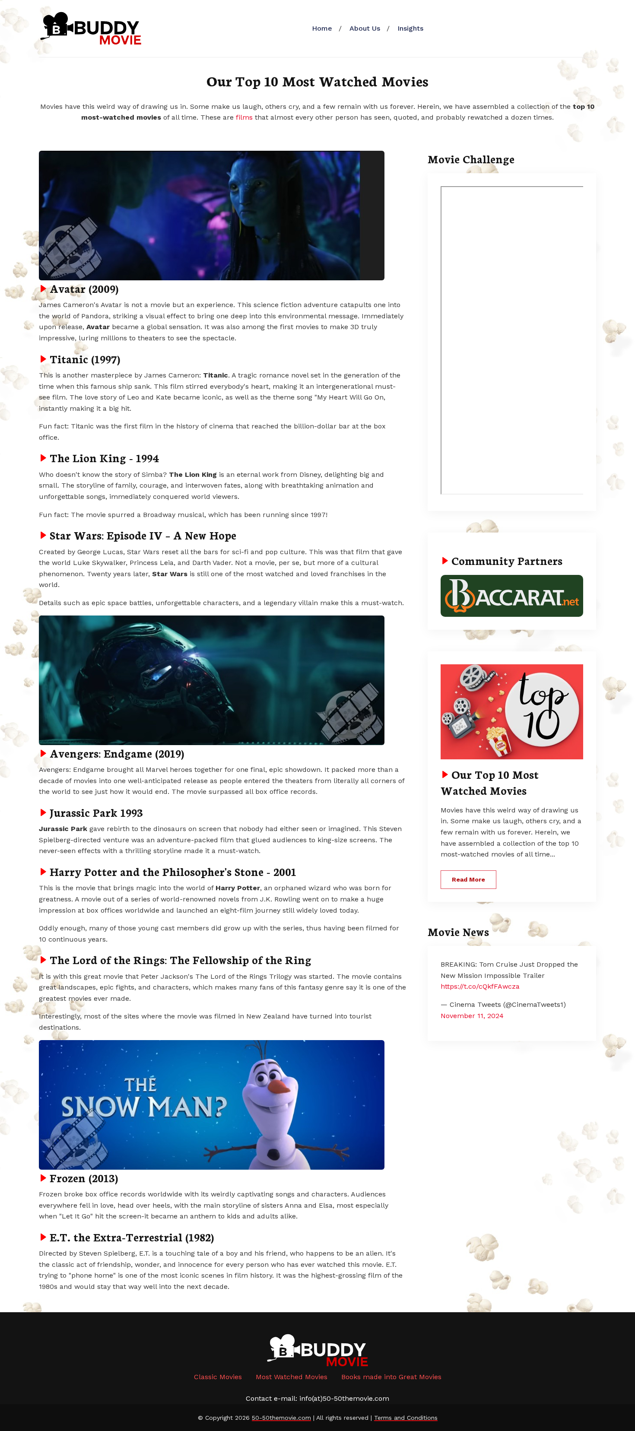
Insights (410, 28)
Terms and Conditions (406, 1417)
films (244, 117)
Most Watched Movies (291, 1377)
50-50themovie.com (281, 1417)
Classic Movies (218, 1377)
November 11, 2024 (472, 1016)
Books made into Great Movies (391, 1377)
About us (364, 28)
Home (322, 28)
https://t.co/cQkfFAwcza (480, 986)
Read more (468, 879)
